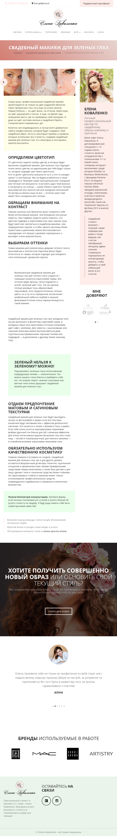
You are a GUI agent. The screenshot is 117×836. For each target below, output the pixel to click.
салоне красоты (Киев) (54, 531)
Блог (76, 32)
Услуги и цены (32, 32)
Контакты (89, 32)
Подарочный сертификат (96, 3)
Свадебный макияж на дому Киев (43, 52)
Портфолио (51, 32)
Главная (17, 52)
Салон (101, 32)
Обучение (65, 32)
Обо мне (17, 32)
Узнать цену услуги (58, 611)
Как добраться (41, 3)
